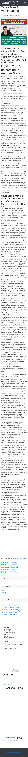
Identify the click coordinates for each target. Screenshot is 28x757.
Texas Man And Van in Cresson (9, 569)
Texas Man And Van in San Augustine (11, 566)
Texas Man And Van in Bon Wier (9, 567)
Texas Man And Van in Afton (9, 614)
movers (4, 592)
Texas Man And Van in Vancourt (10, 609)
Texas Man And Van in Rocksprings (11, 611)
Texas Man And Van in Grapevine (10, 605)
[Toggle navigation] (25, 3)
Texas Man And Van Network (14, 752)
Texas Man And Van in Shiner (18, 558)
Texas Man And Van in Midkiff (9, 564)
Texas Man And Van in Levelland (10, 607)
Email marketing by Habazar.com (17, 671)
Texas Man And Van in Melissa (9, 562)
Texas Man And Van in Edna (9, 612)
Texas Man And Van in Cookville (10, 573)
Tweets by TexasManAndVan (10, 740)
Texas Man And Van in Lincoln (10, 604)
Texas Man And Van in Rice (8, 571)
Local (3, 590)
